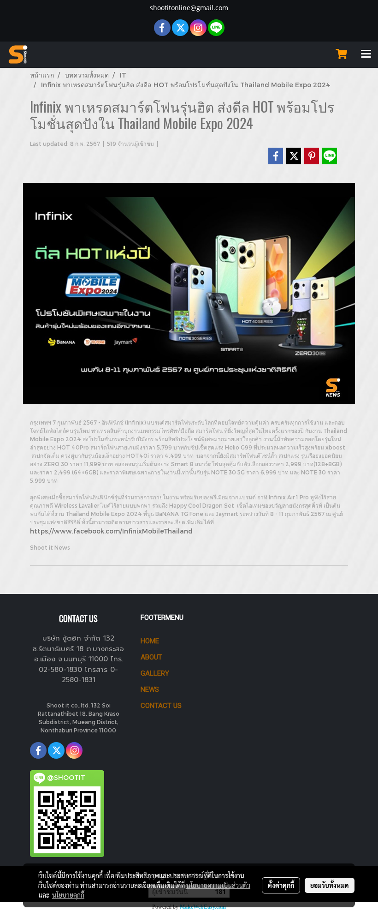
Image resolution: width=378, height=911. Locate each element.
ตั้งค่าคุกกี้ (281, 885)
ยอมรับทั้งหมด (329, 885)
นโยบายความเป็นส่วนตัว (218, 885)
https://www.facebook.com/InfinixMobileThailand (111, 531)
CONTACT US (161, 705)
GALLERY (155, 673)
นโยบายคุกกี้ (68, 895)
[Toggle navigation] (366, 54)
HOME (150, 641)
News (150, 689)
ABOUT (151, 657)
